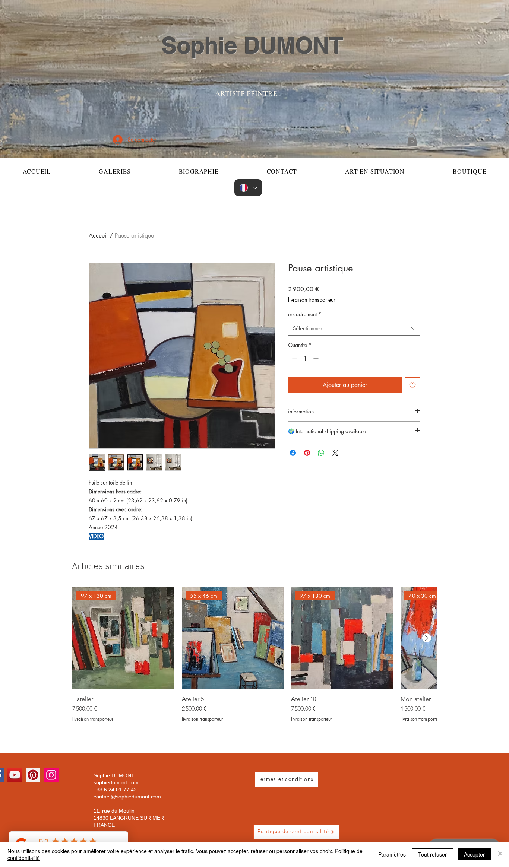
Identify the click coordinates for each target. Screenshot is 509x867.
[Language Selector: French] (248, 187)
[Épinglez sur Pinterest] (307, 452)
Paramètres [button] (392, 854)
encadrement (304, 314)
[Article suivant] (426, 637)
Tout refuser (432, 854)
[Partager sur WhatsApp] (321, 452)
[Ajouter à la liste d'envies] (412, 385)
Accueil (98, 235)
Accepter (474, 854)
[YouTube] (14, 775)
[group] (254, 654)
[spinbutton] (305, 358)
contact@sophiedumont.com (127, 797)
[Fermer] (500, 854)
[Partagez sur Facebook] (292, 452)
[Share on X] (335, 452)
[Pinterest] (33, 775)
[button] (412, 139)
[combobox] (354, 328)
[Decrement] (293, 358)
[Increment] (316, 358)
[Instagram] (51, 775)
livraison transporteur (311, 299)
